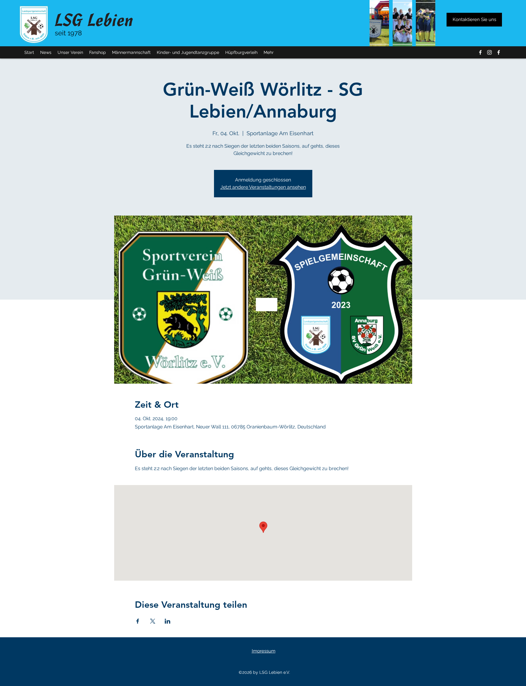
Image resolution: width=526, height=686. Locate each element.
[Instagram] (489, 52)
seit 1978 (68, 33)
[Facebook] (480, 52)
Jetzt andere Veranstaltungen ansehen (263, 187)
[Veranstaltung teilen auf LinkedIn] (167, 621)
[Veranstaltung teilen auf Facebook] (138, 621)
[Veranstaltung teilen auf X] (153, 621)
